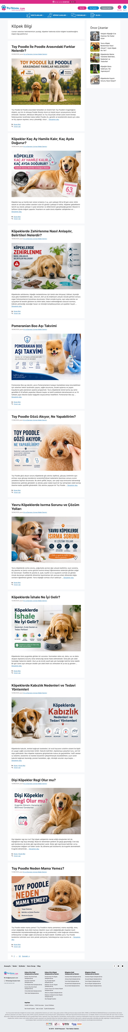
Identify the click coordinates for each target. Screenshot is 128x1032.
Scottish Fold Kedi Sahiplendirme (30, 981)
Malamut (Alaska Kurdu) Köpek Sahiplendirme (54, 995)
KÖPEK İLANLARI (60, 15)
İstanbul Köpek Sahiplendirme (93, 976)
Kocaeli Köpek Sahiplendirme (93, 979)
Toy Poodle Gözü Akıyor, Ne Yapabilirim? (44, 416)
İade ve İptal (39, 1008)
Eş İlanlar (22, 966)
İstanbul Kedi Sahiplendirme (73, 976)
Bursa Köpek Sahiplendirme (93, 983)
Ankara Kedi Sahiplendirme (72, 979)
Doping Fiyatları (106, 8)
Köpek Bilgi (17, 124)
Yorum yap (17, 126)
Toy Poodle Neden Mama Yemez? (38, 868)
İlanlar (15, 966)
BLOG (98, 15)
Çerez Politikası (49, 1005)
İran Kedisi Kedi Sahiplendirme (33, 984)
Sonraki (26, 956)
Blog (38, 966)
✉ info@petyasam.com (11, 978)
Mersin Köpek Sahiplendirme (93, 986)
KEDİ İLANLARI (37, 15)
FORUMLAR (81, 15)
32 (20, 956)
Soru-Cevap (31, 966)
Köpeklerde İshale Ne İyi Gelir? (36, 597)
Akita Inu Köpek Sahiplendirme (53, 992)
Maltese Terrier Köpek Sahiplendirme (51, 985)
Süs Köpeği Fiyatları (50, 999)
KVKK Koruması (39, 1005)
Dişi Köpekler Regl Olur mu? (34, 780)
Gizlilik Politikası (29, 1005)
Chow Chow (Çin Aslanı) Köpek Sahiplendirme (54, 989)
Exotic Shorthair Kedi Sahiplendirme (31, 987)
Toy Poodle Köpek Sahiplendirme (50, 981)
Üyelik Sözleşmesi (49, 1008)
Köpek (16, 765)
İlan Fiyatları (93, 8)
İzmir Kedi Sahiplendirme (72, 981)
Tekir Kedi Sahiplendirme (32, 993)
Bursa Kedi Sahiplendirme (72, 986)
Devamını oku (54, 119)
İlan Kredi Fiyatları (30, 1008)
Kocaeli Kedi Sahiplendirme (72, 983)
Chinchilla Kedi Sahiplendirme (33, 991)
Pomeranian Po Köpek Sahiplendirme (51, 977)
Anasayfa (7, 966)
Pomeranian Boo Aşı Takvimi (34, 326)
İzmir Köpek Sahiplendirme (92, 981)
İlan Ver (73, 2)
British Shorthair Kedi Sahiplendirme (31, 977)
